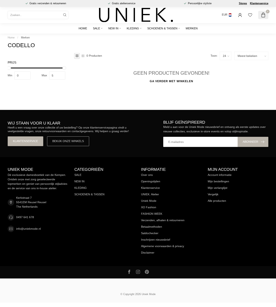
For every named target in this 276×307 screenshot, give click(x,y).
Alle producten (217, 200)
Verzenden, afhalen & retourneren (162, 220)
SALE (96, 28)
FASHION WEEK (151, 213)
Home (83, 28)
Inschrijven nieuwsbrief (155, 239)
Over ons (147, 174)
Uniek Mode (148, 200)
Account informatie (220, 174)
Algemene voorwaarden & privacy (162, 246)
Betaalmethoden (151, 226)
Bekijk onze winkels (68, 141)
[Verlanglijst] (250, 15)
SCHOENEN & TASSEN (162, 28)
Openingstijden (150, 181)
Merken (192, 28)
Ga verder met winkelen (171, 81)
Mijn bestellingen (218, 181)
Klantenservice (259, 3)
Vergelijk (213, 194)
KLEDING (133, 28)
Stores (243, 3)
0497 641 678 (25, 217)
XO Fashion (148, 207)
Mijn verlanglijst (217, 187)
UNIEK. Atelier (150, 194)
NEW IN (113, 28)
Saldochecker (149, 233)
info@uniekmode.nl (28, 228)
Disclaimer (147, 252)
